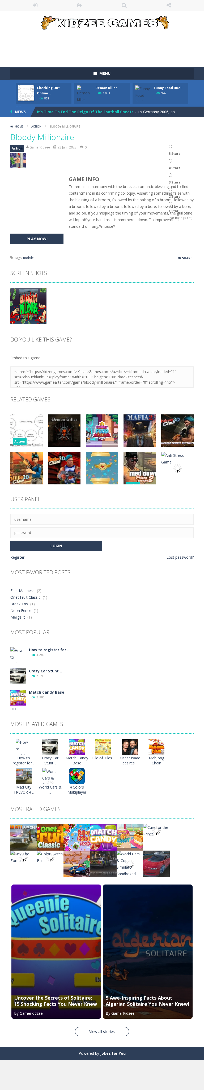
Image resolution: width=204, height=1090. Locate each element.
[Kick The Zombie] (23, 856)
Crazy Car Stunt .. (45, 670)
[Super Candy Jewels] (76, 836)
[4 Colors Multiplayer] (77, 775)
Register (17, 557)
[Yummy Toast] (130, 836)
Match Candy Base (46, 692)
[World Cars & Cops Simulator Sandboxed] (130, 863)
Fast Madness (22, 590)
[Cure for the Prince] (156, 830)
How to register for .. (49, 649)
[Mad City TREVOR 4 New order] (24, 775)
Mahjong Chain (156, 760)
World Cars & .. (50, 790)
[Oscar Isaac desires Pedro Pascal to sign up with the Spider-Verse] (130, 746)
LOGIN (35, 5)
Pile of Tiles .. (103, 757)
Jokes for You (113, 1053)
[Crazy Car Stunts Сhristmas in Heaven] (18, 675)
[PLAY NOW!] (26, 92)
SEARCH (124, 5)
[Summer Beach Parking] (76, 863)
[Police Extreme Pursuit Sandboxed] (103, 863)
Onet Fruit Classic (25, 597)
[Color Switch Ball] (50, 856)
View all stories (102, 1031)
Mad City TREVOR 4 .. (24, 790)
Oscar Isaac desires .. (130, 760)
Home (19, 126)
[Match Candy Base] (18, 697)
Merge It (17, 617)
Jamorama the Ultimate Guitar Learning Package (84, 111)
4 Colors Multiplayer (76, 790)
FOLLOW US (169, 5)
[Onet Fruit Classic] (50, 836)
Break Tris (19, 603)
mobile (28, 258)
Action (36, 126)
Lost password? (180, 557)
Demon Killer (106, 88)
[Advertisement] (107, 46)
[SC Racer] (156, 863)
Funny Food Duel (167, 88)
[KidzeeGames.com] (102, 21)
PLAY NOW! (37, 238)
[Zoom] (28, 305)
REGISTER (80, 5)
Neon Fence (20, 610)
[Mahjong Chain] (156, 746)
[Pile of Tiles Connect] (103, 746)
